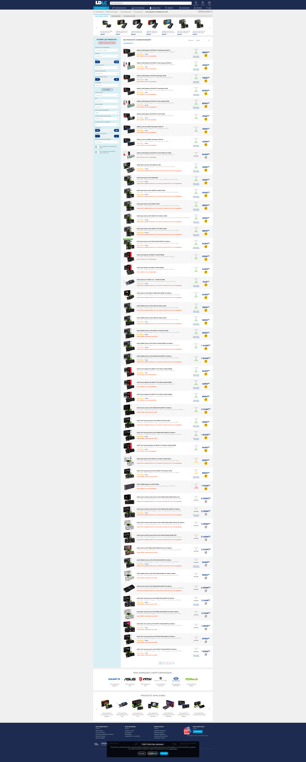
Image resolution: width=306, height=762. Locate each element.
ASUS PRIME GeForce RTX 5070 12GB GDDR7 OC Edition (154, 560)
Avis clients (102, 732)
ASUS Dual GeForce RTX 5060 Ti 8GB (148, 204)
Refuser (141, 753)
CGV (97, 732)
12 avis (146, 334)
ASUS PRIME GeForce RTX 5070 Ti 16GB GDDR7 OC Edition (155, 343)
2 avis (146, 92)
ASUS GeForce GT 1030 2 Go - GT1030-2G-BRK (151, 279)
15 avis (146, 640)
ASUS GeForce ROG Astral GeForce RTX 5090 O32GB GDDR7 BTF (157, 535)
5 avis (146, 321)
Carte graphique (138, 12)
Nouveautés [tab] (116, 16)
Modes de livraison (159, 732)
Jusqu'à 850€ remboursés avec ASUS (147, 336)
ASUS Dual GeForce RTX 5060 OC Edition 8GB (151, 190)
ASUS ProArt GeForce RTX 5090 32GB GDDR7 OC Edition (154, 586)
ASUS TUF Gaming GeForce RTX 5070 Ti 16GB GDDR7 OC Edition (157, 649)
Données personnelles (102, 734)
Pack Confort (164, 736)
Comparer (127, 58)
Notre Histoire (99, 730)
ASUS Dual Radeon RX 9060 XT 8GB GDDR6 (150, 267)
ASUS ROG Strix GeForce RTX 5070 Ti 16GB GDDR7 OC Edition (156, 624)
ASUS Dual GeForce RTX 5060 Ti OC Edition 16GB (152, 216)
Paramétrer (153, 753)
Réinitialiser (107, 43)
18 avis (146, 347)
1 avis (146, 66)
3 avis (146, 130)
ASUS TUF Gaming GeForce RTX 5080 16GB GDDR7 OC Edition (156, 432)
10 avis (146, 105)
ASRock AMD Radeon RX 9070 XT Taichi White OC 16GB (154, 153)
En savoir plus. (173, 749)
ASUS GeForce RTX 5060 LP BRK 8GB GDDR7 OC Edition (154, 293)
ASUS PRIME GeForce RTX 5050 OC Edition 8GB (151, 306)
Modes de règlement (159, 734)
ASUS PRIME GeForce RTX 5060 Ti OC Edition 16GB (152, 330)
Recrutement (128, 732)
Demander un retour (159, 738)
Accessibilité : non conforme (132, 736)
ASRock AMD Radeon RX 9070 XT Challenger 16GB (152, 88)
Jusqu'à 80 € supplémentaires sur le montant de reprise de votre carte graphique (159, 170)
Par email (198, 731)
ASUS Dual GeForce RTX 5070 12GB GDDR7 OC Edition (153, 241)
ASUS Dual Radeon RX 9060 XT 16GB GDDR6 (150, 255)
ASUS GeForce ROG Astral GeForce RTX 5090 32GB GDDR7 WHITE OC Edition (160, 522)
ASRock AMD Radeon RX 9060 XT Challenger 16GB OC (153, 50)
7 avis (146, 360)
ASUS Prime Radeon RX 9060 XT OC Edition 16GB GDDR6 (154, 369)
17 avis (146, 117)
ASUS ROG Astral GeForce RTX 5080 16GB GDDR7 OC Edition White (157, 611)
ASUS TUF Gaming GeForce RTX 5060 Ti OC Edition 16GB (154, 471)
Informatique (100, 12)
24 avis (146, 232)
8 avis (146, 181)
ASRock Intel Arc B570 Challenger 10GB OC (150, 126)
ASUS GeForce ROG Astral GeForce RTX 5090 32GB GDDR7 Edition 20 (158, 497)
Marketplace (128, 734)
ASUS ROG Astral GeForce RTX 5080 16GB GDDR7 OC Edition (155, 598)
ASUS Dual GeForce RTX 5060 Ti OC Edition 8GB (152, 228)
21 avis (146, 194)
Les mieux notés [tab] (129, 16)
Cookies (111, 734)
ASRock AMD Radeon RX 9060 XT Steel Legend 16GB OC (154, 63)
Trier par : (191, 40)
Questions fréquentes (160, 730)
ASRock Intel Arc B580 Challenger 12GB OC (150, 139)
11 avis (146, 283)
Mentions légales (100, 738)
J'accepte (164, 753)
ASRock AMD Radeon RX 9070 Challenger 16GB (151, 75)
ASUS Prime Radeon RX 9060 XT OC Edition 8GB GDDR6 (154, 382)
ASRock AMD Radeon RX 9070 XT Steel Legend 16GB (153, 101)
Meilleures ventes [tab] (101, 16)
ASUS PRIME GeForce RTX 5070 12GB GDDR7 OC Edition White (156, 573)
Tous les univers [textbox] (116, 3)
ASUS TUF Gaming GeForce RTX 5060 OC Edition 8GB (153, 420)
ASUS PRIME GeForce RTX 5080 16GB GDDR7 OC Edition (154, 356)
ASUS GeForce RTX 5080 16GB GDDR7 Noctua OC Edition (154, 548)
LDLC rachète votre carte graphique (146, 56)
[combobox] (117, 3)
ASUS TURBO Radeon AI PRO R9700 (148, 484)
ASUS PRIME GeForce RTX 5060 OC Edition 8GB (151, 318)
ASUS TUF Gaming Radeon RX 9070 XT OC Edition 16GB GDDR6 (156, 445)
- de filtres (106, 89)
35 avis (146, 219)
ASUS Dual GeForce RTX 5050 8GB (147, 177)
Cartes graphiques (125, 12)
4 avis (146, 54)
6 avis (146, 143)
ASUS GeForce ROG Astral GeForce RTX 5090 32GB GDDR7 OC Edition (158, 509)
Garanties (156, 736)
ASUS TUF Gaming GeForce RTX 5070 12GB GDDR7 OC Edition (156, 636)
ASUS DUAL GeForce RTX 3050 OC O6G (149, 165)
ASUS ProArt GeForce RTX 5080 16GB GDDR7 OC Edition (154, 408)
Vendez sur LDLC (129, 730)
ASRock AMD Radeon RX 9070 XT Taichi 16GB (151, 114)
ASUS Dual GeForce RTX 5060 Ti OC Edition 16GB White (154, 459)
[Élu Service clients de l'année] (187, 734)
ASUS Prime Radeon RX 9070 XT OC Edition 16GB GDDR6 (154, 394)
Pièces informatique (112, 12)
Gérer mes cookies (100, 736)
